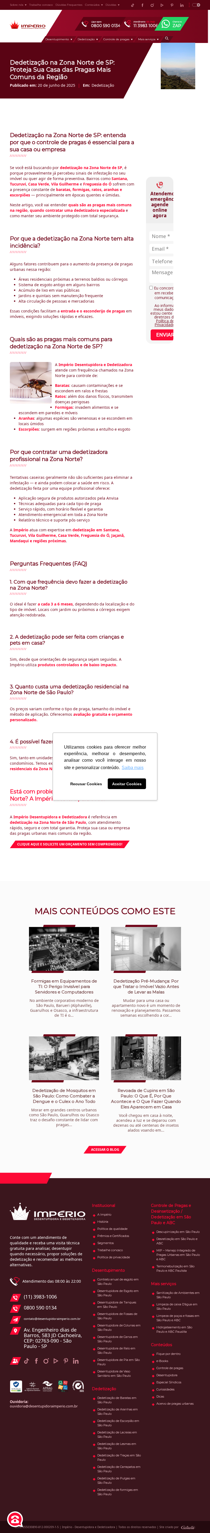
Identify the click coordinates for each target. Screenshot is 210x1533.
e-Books (162, 1361)
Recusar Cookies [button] (86, 784)
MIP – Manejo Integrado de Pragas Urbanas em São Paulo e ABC (178, 1254)
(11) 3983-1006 (40, 1297)
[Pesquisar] (166, 39)
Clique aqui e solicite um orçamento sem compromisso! (69, 844)
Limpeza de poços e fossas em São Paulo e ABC (177, 1318)
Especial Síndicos (168, 1382)
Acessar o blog (105, 1149)
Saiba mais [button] (133, 767)
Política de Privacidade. (165, 322)
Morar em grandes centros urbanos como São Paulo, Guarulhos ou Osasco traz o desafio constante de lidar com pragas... (64, 1107)
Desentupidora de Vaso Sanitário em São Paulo (114, 1373)
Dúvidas (111, 5)
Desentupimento (57, 39)
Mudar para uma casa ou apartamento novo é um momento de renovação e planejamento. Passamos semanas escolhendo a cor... (146, 998)
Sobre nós (16, 5)
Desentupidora (166, 1375)
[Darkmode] (194, 5)
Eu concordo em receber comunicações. (167, 293)
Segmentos (105, 1243)
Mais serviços (146, 39)
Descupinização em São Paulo (178, 1232)
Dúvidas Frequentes (69, 5)
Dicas (160, 1396)
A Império (104, 1214)
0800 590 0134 (40, 1308)
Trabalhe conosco (41, 5)
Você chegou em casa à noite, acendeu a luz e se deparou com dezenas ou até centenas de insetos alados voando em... (146, 1110)
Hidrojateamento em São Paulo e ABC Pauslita (174, 1329)
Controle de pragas (116, 39)
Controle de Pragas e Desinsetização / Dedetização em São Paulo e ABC (171, 1214)
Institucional (103, 1205)
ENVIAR (165, 334)
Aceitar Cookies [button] (127, 784)
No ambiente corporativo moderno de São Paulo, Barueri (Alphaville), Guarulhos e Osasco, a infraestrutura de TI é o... (64, 998)
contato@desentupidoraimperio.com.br (52, 1319)
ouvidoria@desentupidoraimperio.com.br (44, 1406)
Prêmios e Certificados (113, 1236)
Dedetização (86, 39)
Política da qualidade (112, 1229)
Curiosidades (165, 1389)
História (102, 1222)
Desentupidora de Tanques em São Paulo (116, 1304)
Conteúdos (92, 5)
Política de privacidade (113, 1257)
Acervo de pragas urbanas (175, 1404)
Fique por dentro (168, 1354)
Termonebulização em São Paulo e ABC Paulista (175, 1268)
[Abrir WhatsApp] (196, 1519)
